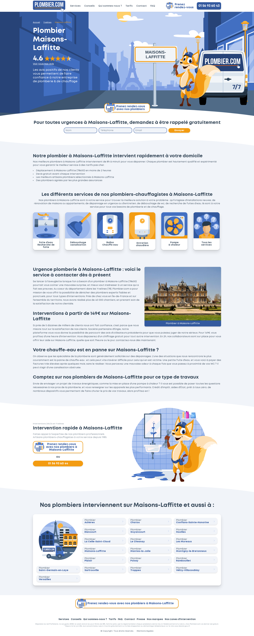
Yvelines (47, 22)
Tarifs (129, 6)
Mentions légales (145, 631)
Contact (141, 6)
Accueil (36, 22)
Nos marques (155, 619)
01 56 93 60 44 (58, 463)
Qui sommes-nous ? (110, 6)
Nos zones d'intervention (180, 619)
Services (75, 6)
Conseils (89, 6)
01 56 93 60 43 (209, 5)
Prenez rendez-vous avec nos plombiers (130, 107)
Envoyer (179, 130)
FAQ (152, 6)
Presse (141, 619)
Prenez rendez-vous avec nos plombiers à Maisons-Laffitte (61, 447)
